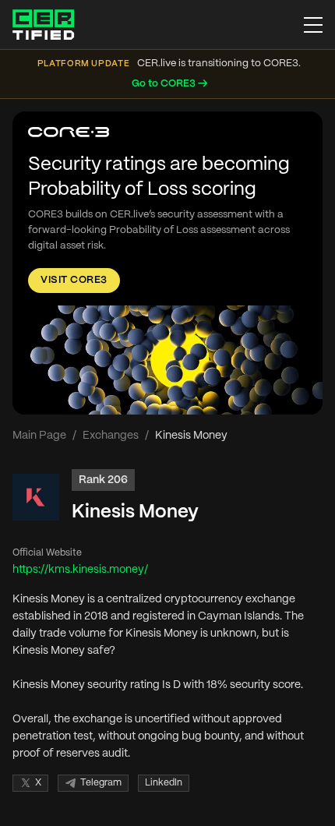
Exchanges (111, 435)
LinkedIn (163, 782)
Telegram (101, 782)
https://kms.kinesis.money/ (80, 569)
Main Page (39, 435)
